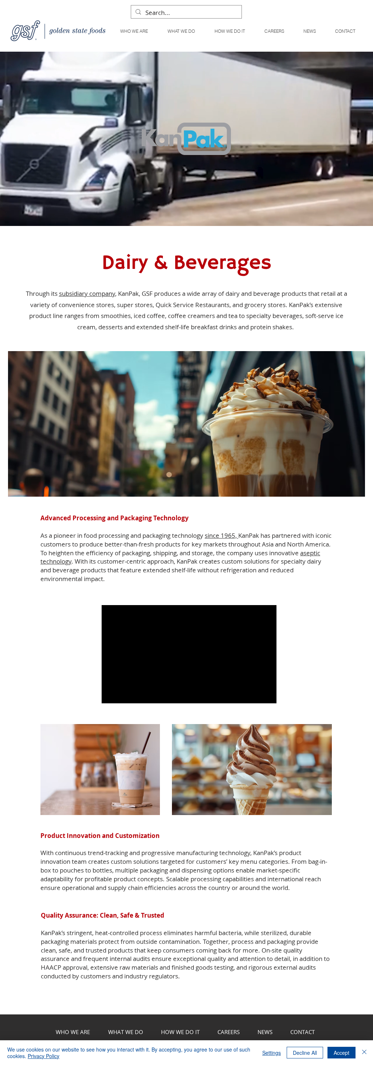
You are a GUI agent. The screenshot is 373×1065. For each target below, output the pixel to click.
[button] (180, 31)
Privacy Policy (43, 1056)
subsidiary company (87, 293)
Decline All (305, 1052)
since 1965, (221, 535)
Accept (341, 1052)
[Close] (364, 1052)
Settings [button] (271, 1052)
